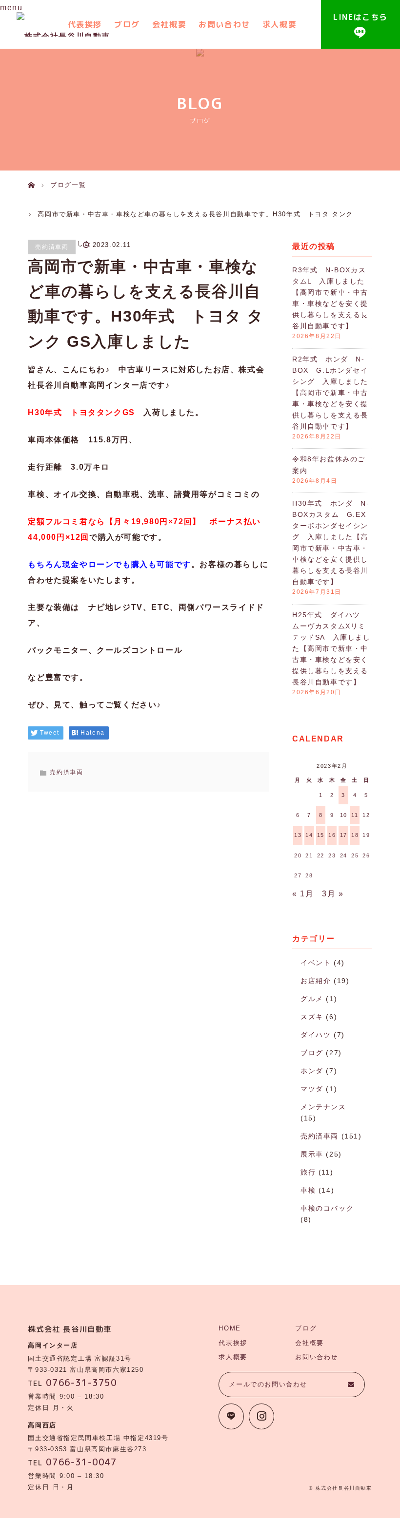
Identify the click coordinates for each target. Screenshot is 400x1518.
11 (354, 815)
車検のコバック (327, 1208)
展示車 (311, 1154)
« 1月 (303, 894)
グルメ (311, 999)
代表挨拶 (233, 1343)
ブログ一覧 (68, 185)
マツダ (311, 1089)
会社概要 (169, 24)
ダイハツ (315, 1035)
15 (320, 835)
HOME (229, 1328)
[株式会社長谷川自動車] (63, 24)
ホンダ (311, 1071)
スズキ (311, 1017)
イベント (315, 963)
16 (332, 835)
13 (297, 835)
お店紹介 (315, 981)
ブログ (127, 24)
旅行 (308, 1172)
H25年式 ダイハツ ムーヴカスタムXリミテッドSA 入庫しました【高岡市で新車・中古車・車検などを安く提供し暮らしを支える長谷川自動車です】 (331, 648)
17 (343, 835)
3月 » (332, 894)
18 (355, 835)
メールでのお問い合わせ (268, 1384)
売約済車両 (51, 247)
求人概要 (279, 24)
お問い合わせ (224, 24)
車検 (308, 1190)
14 (309, 835)
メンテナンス (323, 1107)
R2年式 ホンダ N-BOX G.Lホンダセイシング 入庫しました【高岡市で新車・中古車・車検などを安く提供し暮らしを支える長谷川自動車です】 (330, 392)
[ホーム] (31, 174)
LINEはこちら (360, 17)
